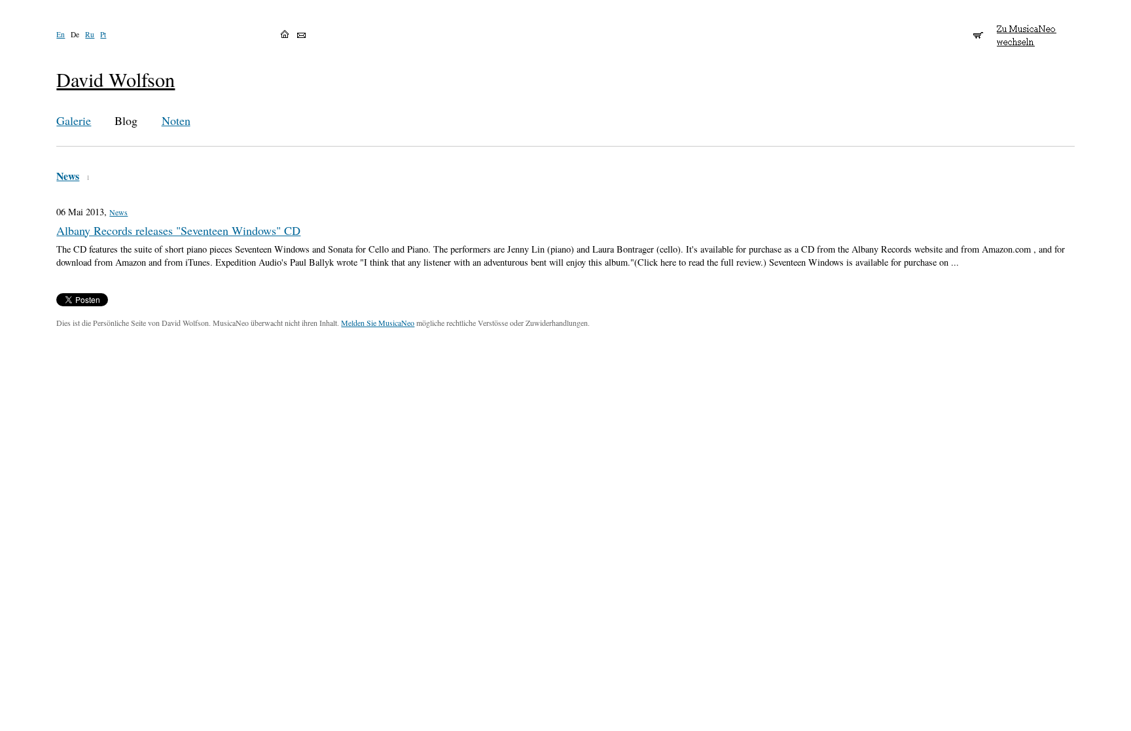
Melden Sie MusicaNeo (377, 322)
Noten (176, 120)
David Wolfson (115, 79)
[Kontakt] (301, 35)
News (67, 175)
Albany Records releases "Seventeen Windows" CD (178, 230)
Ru (89, 34)
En (60, 34)
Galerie (73, 120)
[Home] (285, 34)
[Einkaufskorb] (978, 29)
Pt (103, 34)
